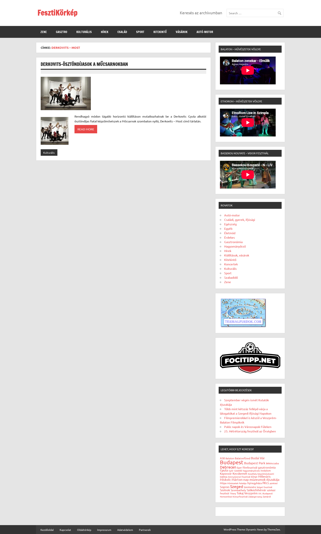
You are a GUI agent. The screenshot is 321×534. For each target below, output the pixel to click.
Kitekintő (160, 32)
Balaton (230, 458)
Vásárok (181, 32)
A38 (222, 458)
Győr (231, 470)
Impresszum (104, 529)
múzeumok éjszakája (264, 479)
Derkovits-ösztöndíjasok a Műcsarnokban (84, 64)
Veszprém (251, 493)
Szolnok (225, 490)
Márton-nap (240, 479)
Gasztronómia (233, 242)
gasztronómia (267, 467)
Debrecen (228, 467)
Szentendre (250, 487)
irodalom (266, 470)
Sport (140, 32)
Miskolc (225, 479)
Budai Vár (258, 458)
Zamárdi (267, 496)
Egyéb (228, 228)
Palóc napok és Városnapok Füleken (247, 426)
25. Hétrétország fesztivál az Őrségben (250, 431)
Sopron (224, 487)
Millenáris (264, 476)
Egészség (230, 224)
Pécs (265, 483)
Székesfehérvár (256, 490)
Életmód (229, 233)
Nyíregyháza (254, 483)
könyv (254, 476)
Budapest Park (254, 463)
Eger (239, 467)
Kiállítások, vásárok (236, 255)
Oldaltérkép (84, 529)
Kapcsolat (65, 529)
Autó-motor (205, 32)
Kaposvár (226, 473)
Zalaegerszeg (255, 496)
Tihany (233, 493)
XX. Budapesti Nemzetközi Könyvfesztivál (246, 495)
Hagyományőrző (235, 246)
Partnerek (145, 529)
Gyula (224, 470)
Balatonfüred (242, 458)
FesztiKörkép (57, 12)
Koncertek (231, 264)
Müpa (223, 483)
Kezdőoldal (47, 529)
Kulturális (84, 32)
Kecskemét (240, 473)
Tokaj (240, 493)
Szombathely (238, 490)
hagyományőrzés (251, 470)
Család (122, 32)
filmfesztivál (250, 467)
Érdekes (229, 237)
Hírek (104, 32)
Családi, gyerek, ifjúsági (239, 219)
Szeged (236, 486)
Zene (43, 32)
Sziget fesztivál (264, 487)
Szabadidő (231, 277)
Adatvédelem (125, 529)
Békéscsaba (272, 463)
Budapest (231, 462)
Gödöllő (238, 470)
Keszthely (252, 473)
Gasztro (61, 32)
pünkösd (273, 483)
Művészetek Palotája (237, 483)
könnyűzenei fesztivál (239, 476)
